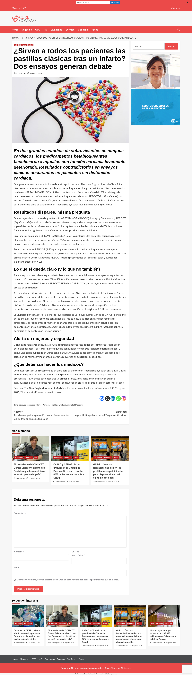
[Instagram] (123, 398)
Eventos (70, 30)
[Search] (178, 29)
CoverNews (111, 668)
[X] (107, 398)
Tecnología (28, 623)
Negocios (27, 30)
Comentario (21, 513)
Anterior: (41, 415)
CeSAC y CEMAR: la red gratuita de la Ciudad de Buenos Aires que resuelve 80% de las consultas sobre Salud (68, 471)
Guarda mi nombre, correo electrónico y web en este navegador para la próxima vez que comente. (68, 579)
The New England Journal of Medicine (66, 405)
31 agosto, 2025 (36, 73)
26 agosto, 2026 (170, 642)
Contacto (175, 8)
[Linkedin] (112, 398)
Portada (45, 405)
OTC (37, 30)
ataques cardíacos (27, 405)
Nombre (19, 551)
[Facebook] (102, 398)
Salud (30, 45)
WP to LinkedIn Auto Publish (85, 674)
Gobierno (83, 30)
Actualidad (19, 457)
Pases (95, 30)
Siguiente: (100, 414)
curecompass (21, 73)
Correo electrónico (78, 553)
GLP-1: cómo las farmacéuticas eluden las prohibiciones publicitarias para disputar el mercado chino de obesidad (108, 471)
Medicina (22, 45)
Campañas (56, 30)
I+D (45, 30)
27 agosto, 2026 (34, 478)
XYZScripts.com (111, 674)
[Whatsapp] (118, 398)
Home (15, 30)
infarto (39, 405)
